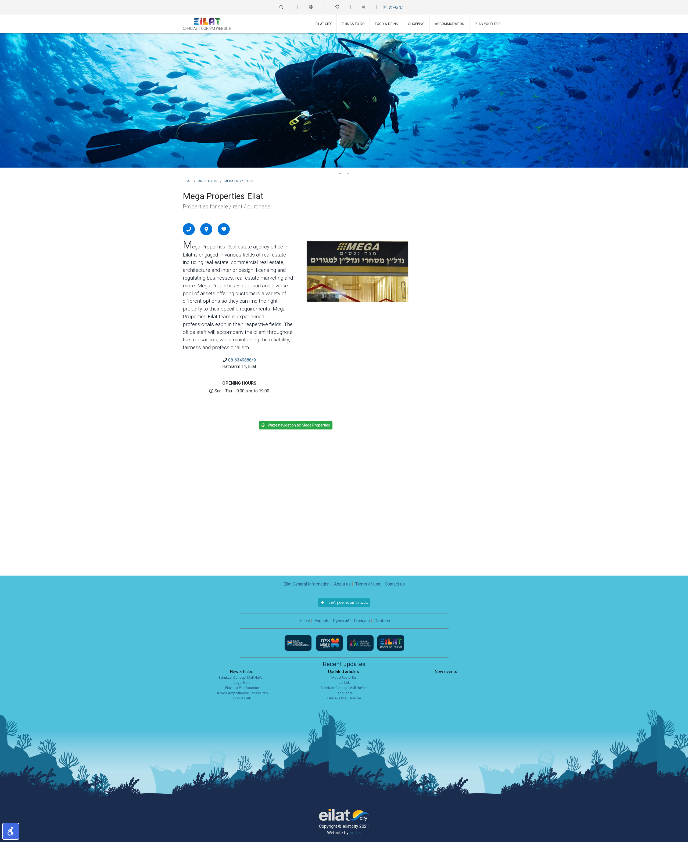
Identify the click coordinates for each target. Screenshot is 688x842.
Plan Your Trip (487, 24)
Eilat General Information (306, 584)
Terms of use (367, 584)
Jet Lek (344, 683)
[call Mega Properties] (189, 229)
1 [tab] (340, 173)
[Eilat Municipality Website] (330, 642)
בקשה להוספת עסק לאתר (347, 602)
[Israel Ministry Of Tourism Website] (360, 642)
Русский (341, 620)
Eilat (187, 180)
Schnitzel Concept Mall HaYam (242, 677)
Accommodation (449, 24)
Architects (207, 180)
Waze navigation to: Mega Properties (299, 425)
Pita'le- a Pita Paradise (242, 688)
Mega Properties (238, 180)
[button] (11, 831)
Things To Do (353, 24)
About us (342, 584)
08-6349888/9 (242, 360)
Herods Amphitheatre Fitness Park (242, 693)
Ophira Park (242, 698)
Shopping (416, 24)
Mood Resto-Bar (344, 677)
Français (362, 620)
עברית (304, 620)
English (321, 620)
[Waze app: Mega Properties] (206, 229)
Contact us (395, 584)
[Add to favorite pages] (223, 229)
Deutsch (382, 620)
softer (355, 832)
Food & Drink (386, 24)
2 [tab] (348, 173)
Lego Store (242, 683)
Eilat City (324, 24)
